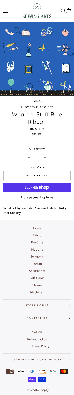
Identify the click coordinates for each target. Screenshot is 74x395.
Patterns (37, 257)
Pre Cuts (37, 242)
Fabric (37, 235)
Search (37, 332)
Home (36, 101)
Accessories (37, 271)
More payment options (37, 197)
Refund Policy (37, 339)
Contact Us (37, 318)
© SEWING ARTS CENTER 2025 (37, 359)
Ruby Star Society (37, 107)
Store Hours (37, 305)
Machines (37, 292)
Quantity (37, 149)
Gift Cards (37, 278)
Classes (37, 285)
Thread (37, 264)
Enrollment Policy (37, 346)
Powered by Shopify (37, 390)
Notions (37, 249)
